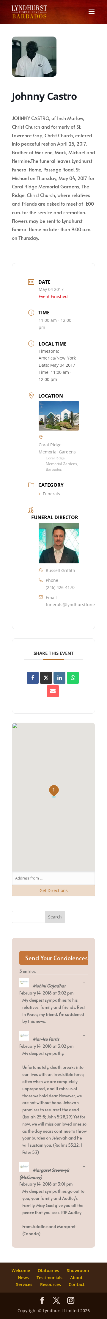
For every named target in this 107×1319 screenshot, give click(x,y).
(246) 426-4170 (60, 587)
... (85, 982)
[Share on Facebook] (33, 678)
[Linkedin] (59, 678)
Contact (77, 1284)
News (23, 1277)
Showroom (78, 1270)
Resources (50, 1284)
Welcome (21, 1270)
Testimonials (49, 1277)
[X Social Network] (46, 678)
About (76, 1277)
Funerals (51, 494)
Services (24, 1284)
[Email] (53, 691)
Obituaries (48, 1270)
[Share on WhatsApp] (73, 678)
